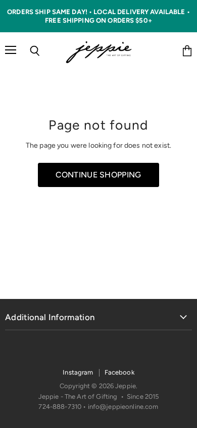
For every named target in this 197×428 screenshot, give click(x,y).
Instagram (78, 372)
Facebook (119, 372)
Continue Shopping (98, 174)
